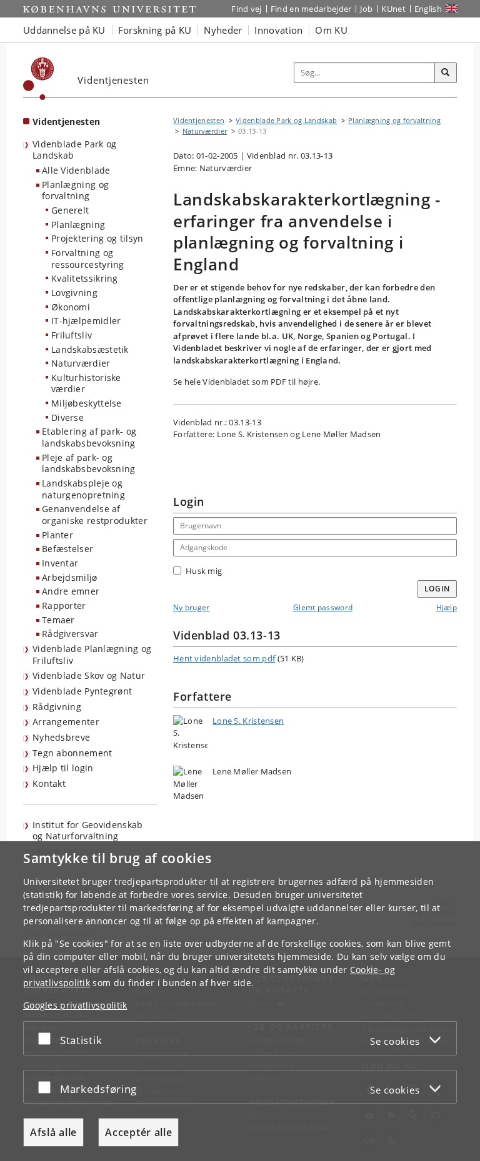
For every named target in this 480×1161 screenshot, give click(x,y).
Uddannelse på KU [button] (64, 30)
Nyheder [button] (223, 30)
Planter (57, 535)
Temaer (58, 620)
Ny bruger (191, 607)
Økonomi (70, 307)
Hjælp (447, 607)
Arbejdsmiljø (70, 577)
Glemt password (322, 607)
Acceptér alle (138, 1132)
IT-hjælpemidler (86, 321)
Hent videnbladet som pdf (224, 658)
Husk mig (204, 570)
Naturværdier (81, 363)
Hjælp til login (63, 768)
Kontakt (49, 783)
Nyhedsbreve (61, 737)
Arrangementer (65, 722)
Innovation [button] (278, 30)
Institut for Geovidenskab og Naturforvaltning (87, 830)
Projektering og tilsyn (97, 238)
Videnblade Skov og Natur (88, 675)
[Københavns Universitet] (38, 78)
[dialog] (240, 1001)
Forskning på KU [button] (155, 30)
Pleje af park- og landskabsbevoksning (89, 463)
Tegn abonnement (72, 753)
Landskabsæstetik (90, 349)
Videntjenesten (66, 121)
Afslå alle (53, 1132)
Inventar (60, 563)
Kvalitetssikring (84, 278)
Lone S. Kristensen (248, 720)
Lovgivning (74, 293)
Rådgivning (56, 707)
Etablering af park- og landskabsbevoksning (89, 437)
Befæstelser (67, 549)
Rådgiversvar (70, 634)
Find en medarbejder (311, 8)
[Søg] (445, 73)
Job (366, 8)
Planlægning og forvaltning (75, 190)
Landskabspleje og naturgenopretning (83, 489)
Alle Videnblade (76, 170)
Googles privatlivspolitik (75, 1005)
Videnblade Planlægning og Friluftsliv (92, 654)
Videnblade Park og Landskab (74, 150)
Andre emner (70, 591)
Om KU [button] (331, 30)
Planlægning (78, 224)
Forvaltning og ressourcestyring (87, 258)
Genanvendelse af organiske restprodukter (95, 514)
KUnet (393, 8)
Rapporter (64, 605)
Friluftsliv (71, 335)
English (428, 8)
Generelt (70, 210)
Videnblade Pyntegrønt (82, 691)
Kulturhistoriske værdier (86, 383)
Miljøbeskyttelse (86, 403)
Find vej (246, 8)
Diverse (67, 417)
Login (437, 588)
